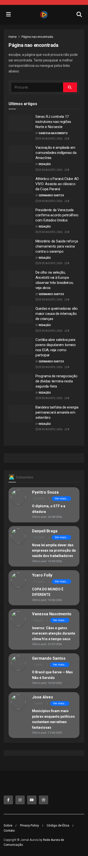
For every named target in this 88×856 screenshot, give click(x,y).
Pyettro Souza (45, 492)
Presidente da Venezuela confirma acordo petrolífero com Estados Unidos (56, 215)
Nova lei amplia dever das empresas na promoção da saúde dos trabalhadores (54, 550)
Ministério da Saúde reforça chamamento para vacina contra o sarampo (56, 246)
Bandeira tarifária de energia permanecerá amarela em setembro (56, 412)
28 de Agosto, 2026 (50, 429)
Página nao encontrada (37, 37)
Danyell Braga (44, 531)
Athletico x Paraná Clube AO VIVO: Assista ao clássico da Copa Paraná (57, 184)
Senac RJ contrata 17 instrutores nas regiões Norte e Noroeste (53, 121)
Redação (45, 164)
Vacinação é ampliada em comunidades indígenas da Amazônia (56, 152)
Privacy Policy (29, 825)
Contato (9, 830)
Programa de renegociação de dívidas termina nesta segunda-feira (56, 381)
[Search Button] (70, 87)
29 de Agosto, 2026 (50, 138)
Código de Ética (58, 825)
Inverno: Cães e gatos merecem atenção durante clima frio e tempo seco (53, 633)
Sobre (8, 825)
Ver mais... (61, 498)
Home (13, 37)
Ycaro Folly (42, 575)
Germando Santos (51, 195)
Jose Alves (42, 697)
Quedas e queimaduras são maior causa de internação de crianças (56, 313)
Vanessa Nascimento (53, 133)
